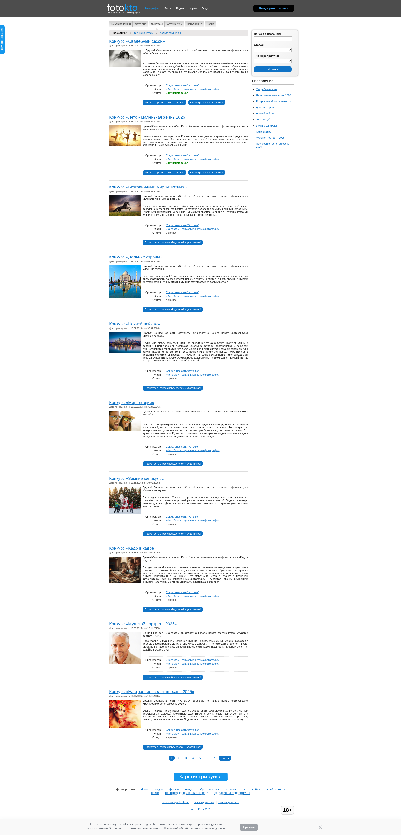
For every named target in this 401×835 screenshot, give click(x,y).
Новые (210, 24)
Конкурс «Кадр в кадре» (132, 548)
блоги (145, 789)
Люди (205, 8)
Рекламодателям (204, 802)
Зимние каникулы (266, 125)
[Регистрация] (2, 53)
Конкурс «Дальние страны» (135, 257)
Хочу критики (175, 24)
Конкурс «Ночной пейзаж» (134, 324)
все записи (120, 32)
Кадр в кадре (263, 131)
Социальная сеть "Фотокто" (182, 85)
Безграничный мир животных (273, 101)
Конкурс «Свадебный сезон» (137, 41)
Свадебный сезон (266, 89)
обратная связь (209, 789)
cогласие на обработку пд (232, 792)
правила (231, 789)
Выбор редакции (121, 24)
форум (174, 789)
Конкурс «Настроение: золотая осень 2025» (151, 691)
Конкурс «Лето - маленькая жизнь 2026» (148, 117)
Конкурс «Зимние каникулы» (137, 478)
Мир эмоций (263, 119)
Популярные (194, 24)
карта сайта (252, 789)
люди (188, 789)
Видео (180, 8)
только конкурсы (143, 32)
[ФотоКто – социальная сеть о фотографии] (122, 6)
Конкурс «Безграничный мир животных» (148, 187)
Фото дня (140, 24)
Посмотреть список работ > (206, 102)
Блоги (167, 8)
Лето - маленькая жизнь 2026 (273, 95)
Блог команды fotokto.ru (175, 802)
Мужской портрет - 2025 (270, 137)
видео (159, 789)
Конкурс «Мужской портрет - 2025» (143, 624)
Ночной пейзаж (265, 113)
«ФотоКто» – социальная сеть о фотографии (193, 89)
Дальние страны (266, 107)
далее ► (225, 758)
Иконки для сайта (228, 802)
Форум (193, 8)
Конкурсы (157, 24)
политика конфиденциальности (186, 792)
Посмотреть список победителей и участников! (173, 242)
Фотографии (152, 8)
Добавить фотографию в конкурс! (164, 102)
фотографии (125, 789)
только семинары (170, 32)
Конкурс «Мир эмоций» (131, 402)
